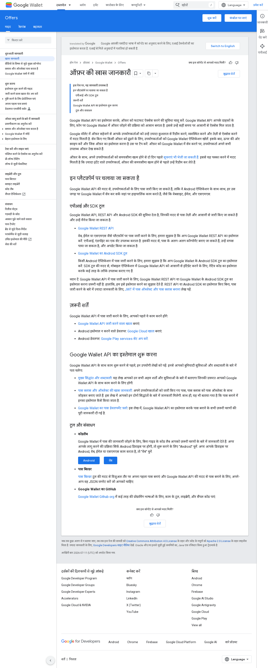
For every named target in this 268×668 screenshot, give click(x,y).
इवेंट (95, 5)
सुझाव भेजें (229, 74)
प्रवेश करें (258, 5)
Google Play (199, 618)
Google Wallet (103, 62)
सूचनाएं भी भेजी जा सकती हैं (181, 157)
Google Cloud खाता (141, 331)
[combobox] (194, 5)
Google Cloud (200, 611)
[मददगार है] (230, 63)
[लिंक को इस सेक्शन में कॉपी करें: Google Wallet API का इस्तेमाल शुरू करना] (161, 355)
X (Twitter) (133, 605)
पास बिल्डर (85, 477)
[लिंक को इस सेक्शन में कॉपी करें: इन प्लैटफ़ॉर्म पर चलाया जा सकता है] (143, 178)
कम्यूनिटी (136, 5)
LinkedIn (131, 598)
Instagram (133, 591)
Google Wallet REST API (96, 228)
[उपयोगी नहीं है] (237, 63)
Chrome (197, 585)
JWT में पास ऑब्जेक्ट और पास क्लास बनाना (152, 289)
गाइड (8, 27)
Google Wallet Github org (96, 497)
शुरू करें (211, 18)
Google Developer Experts (78, 591)
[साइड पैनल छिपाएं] (50, 660)
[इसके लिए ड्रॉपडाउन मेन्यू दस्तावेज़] (71, 5)
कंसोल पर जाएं (238, 18)
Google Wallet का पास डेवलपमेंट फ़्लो (102, 408)
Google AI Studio (202, 598)
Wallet (36, 5)
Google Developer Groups (78, 585)
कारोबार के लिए (115, 5)
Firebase (197, 591)
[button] (27, 98)
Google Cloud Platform (181, 642)
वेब (110, 460)
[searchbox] (28, 40)
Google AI (210, 642)
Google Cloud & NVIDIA (76, 605)
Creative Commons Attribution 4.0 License (151, 541)
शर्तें (63, 659)
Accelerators (69, 598)
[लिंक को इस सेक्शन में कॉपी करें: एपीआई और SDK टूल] (108, 206)
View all (197, 625)
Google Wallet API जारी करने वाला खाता (105, 324)
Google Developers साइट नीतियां (111, 545)
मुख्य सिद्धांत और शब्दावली (95, 378)
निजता (72, 659)
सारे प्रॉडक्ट (231, 642)
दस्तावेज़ (61, 5)
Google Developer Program (79, 578)
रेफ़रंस (22, 27)
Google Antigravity (204, 605)
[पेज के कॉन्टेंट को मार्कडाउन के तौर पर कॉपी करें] (149, 73)
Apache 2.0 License (219, 541)
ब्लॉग (83, 5)
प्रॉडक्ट (86, 62)
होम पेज (74, 62)
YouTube (132, 611)
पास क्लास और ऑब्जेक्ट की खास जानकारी (105, 391)
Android (89, 460)
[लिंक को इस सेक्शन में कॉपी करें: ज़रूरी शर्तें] (93, 305)
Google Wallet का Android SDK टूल (102, 253)
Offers (11, 17)
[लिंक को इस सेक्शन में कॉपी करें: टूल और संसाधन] (99, 425)
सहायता (37, 27)
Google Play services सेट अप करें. (124, 339)
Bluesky (131, 585)
